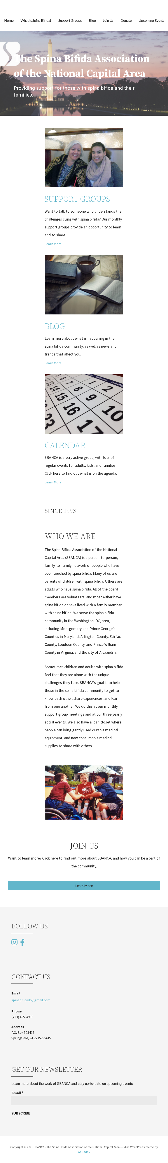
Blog (92, 20)
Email (17, 1093)
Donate (126, 20)
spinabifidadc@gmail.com (30, 1000)
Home (8, 20)
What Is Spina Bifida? (36, 20)
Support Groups (70, 20)
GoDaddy (84, 1152)
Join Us (108, 20)
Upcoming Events (151, 20)
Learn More (53, 244)
